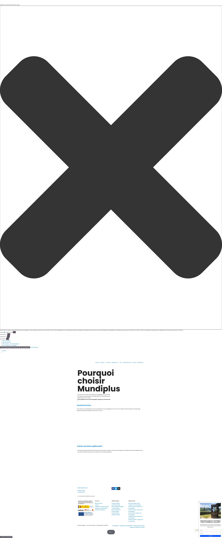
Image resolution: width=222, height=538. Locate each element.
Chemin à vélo (131, 501)
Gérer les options (6, 340)
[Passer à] (141, 362)
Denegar (8, 347)
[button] (111, 167)
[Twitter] (115, 488)
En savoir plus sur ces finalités (9, 345)
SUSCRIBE (210, 535)
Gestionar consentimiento (6, 537)
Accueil (4, 350)
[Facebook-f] (113, 488)
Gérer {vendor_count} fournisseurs (10, 344)
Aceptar (2, 347)
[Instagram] (118, 488)
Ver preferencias (15, 347)
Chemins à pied (115, 501)
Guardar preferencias (25, 347)
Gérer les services (6, 342)
